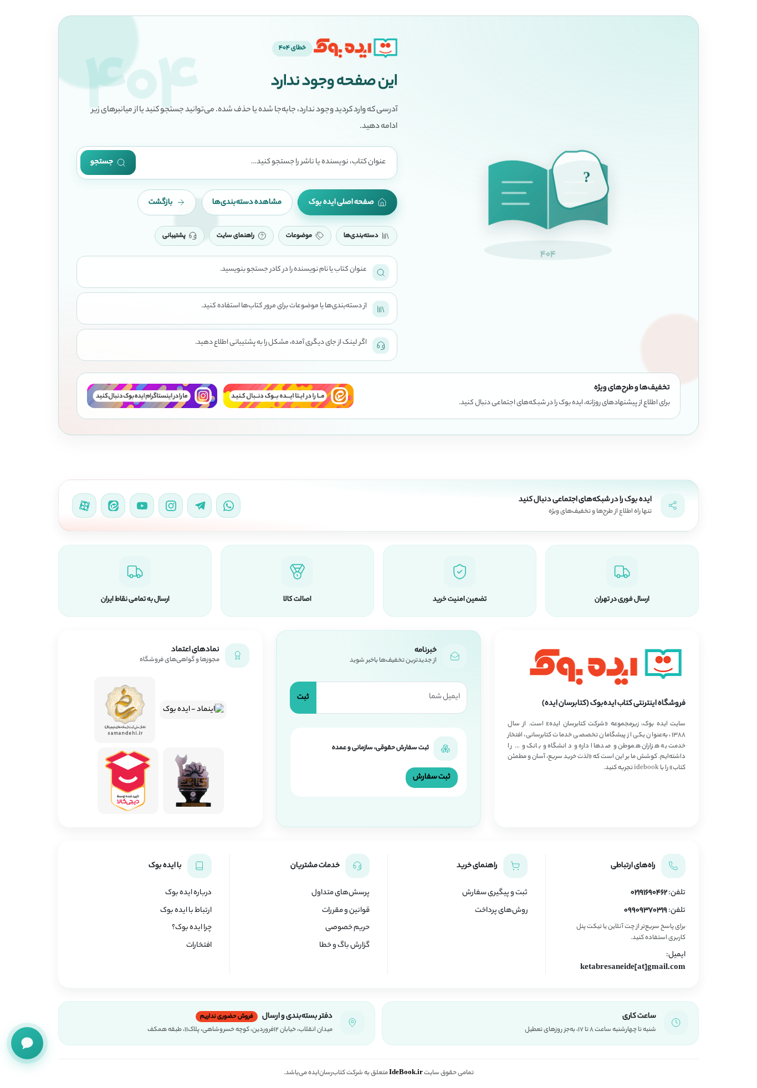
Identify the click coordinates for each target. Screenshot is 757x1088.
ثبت (303, 697)
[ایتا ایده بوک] (113, 505)
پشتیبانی (174, 235)
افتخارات (199, 946)
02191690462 (649, 893)
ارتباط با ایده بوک (186, 911)
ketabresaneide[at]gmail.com (633, 968)
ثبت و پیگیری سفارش (495, 893)
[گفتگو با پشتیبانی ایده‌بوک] (27, 1043)
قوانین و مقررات (346, 911)
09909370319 (645, 911)
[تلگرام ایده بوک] (199, 505)
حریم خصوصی (347, 928)
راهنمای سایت (235, 235)
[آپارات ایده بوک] (84, 505)
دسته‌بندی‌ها (361, 235)
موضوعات (299, 235)
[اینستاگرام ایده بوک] (170, 505)
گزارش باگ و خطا (344, 946)
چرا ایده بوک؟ (192, 928)
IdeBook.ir (406, 1073)
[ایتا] (288, 396)
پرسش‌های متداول (340, 893)
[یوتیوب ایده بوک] (142, 505)
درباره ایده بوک (188, 893)
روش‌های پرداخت (501, 911)
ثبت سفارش (432, 777)
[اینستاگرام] (152, 396)
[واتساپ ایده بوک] (228, 505)
